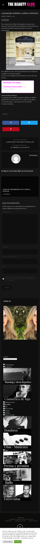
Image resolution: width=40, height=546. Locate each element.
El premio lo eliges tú (20, 147)
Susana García (20, 520)
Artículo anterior (20, 139)
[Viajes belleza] (5, 450)
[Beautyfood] (7, 367)
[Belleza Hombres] (17, 432)
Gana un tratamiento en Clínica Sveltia (16, 190)
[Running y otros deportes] (17, 383)
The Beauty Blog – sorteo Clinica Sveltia (17, 78)
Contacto (8, 520)
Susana (3, 16)
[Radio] (17, 484)
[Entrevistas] (17, 500)
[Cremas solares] (8, 365)
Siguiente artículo (20, 145)
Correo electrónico (10, 256)
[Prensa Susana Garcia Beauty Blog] (17, 467)
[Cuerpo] (6, 411)
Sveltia (5, 114)
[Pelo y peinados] (5, 406)
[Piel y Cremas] (8, 409)
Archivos (5, 357)
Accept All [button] (17, 542)
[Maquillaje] (7, 404)
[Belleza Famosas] (6, 413)
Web (3, 266)
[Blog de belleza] (8, 415)
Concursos (5, 19)
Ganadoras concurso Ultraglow (20, 142)
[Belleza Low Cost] (9, 402)
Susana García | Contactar (20, 339)
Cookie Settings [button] (7, 542)
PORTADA (21, 517)
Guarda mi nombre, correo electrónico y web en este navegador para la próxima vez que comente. (20, 279)
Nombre (5, 247)
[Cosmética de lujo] (17, 400)
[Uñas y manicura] (17, 448)
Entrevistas (33, 520)
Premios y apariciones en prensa (21, 519)
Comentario (7, 211)
